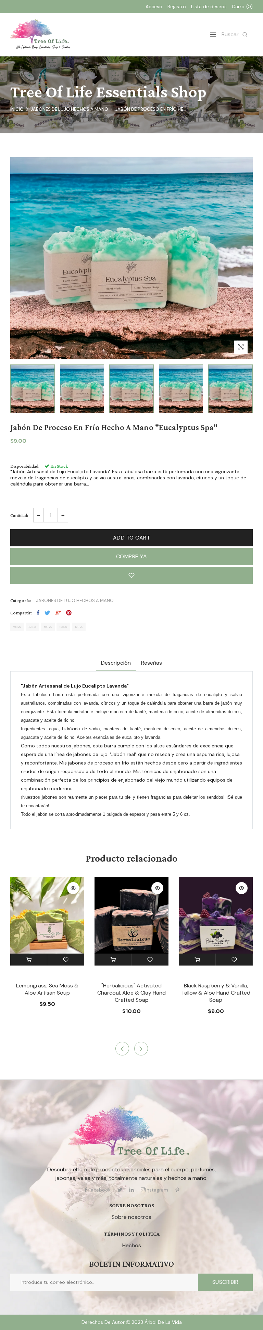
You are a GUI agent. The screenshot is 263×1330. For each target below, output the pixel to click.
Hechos (131, 1245)
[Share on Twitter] (47, 613)
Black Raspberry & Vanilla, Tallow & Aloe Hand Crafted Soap (215, 992)
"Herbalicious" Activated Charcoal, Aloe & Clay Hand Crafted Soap (131, 992)
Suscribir (225, 1282)
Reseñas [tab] (151, 662)
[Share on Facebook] (38, 613)
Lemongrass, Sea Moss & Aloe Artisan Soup (47, 989)
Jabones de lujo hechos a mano (69, 109)
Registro (176, 6)
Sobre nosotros (131, 1217)
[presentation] (122, 1048)
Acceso (154, 6)
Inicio (17, 109)
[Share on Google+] (58, 613)
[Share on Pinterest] (69, 613)
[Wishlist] (65, 960)
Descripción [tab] (116, 662)
